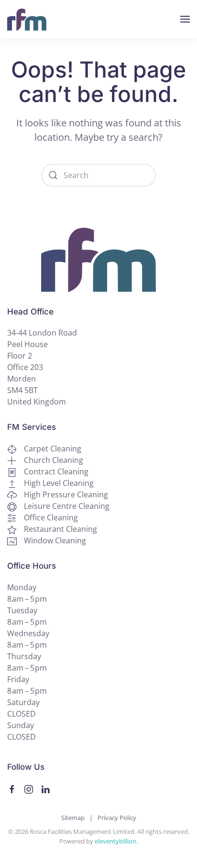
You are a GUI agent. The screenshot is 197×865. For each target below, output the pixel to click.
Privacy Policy (117, 817)
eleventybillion (115, 841)
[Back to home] (26, 19)
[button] (185, 19)
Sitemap (73, 817)
